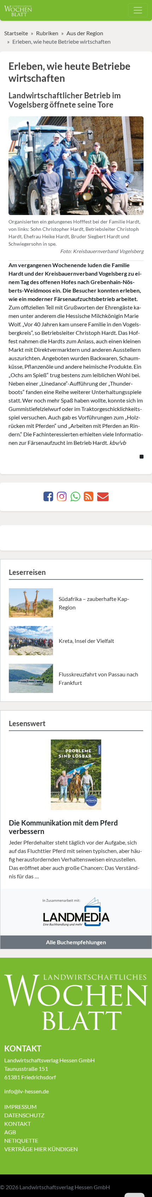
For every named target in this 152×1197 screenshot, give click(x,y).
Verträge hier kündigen (41, 1149)
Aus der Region (84, 33)
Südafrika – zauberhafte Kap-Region (94, 602)
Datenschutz (24, 1115)
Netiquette (21, 1140)
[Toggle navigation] (138, 10)
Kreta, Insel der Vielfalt (86, 640)
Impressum (20, 1106)
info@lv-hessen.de (26, 1091)
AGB (10, 1132)
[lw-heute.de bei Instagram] (61, 498)
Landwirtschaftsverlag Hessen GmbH (64, 1187)
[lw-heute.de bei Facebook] (48, 498)
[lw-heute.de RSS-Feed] (88, 498)
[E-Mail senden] (103, 498)
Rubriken (47, 33)
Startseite (16, 33)
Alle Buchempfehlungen (76, 942)
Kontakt (17, 1123)
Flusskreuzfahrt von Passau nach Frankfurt (98, 678)
